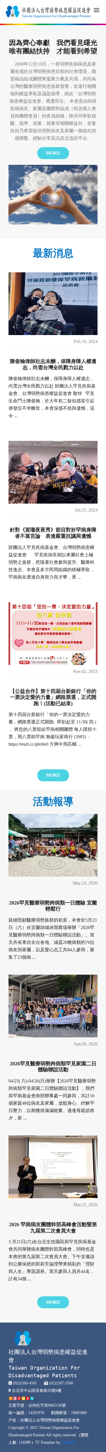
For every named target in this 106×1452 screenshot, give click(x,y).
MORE (53, 153)
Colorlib (68, 1442)
